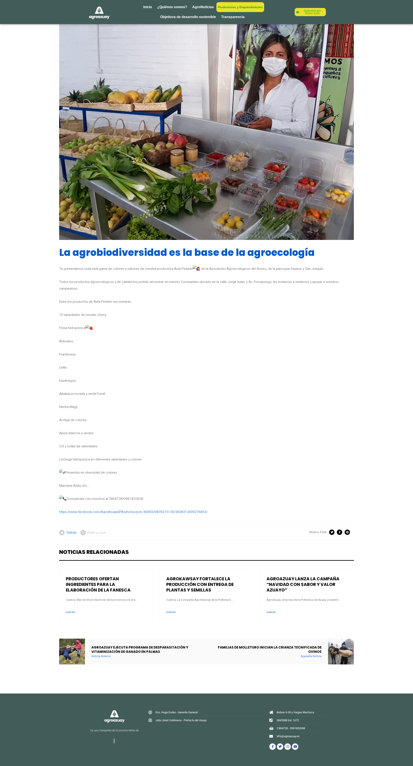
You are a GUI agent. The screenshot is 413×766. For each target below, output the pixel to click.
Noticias (71, 532)
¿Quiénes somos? (172, 7)
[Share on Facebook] (340, 532)
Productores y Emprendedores (240, 7)
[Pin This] (348, 532)
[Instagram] (287, 746)
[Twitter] (280, 746)
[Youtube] (295, 746)
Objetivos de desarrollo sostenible (188, 17)
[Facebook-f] (272, 746)
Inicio (147, 7)
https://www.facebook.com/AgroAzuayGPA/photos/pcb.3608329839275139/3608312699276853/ (133, 512)
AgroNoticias (203, 7)
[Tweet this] (332, 532)
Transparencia (233, 17)
